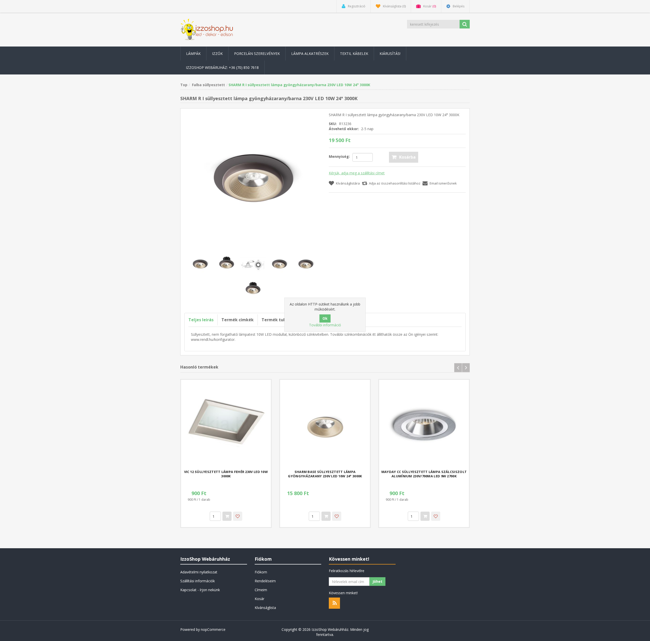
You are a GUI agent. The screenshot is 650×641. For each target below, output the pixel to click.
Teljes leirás (201, 320)
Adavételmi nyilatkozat (198, 572)
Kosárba (407, 157)
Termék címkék (237, 320)
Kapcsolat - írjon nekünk (200, 589)
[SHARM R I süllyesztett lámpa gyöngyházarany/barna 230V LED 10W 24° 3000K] (252, 180)
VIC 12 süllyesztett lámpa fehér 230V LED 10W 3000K (226, 474)
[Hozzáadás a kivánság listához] (237, 516)
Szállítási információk (197, 580)
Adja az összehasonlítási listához (394, 183)
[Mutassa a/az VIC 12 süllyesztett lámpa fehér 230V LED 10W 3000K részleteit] (226, 424)
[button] (193, 53)
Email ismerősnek (443, 183)
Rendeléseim (265, 580)
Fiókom (261, 572)
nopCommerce (213, 629)
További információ (325, 325)
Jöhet (377, 581)
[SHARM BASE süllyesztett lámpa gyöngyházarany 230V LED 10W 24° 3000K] (325, 424)
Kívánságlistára (348, 183)
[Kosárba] (227, 516)
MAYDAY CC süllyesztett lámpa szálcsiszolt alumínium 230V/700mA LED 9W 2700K (424, 474)
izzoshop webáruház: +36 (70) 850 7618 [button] (222, 67)
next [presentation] (466, 367)
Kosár (259, 598)
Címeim (261, 589)
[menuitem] (193, 53)
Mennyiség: (339, 156)
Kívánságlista (265, 607)
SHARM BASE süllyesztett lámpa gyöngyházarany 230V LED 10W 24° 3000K (325, 474)
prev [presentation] (458, 367)
